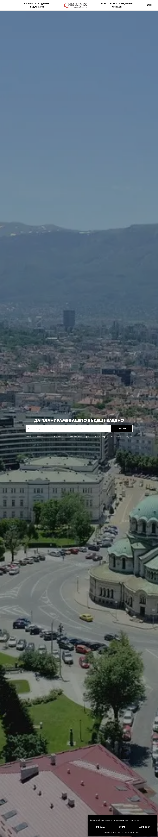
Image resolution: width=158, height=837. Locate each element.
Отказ (122, 827)
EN (150, 5)
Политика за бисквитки (112, 832)
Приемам (101, 827)
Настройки (144, 827)
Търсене (122, 428)
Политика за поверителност (130, 832)
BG (148, 5)
